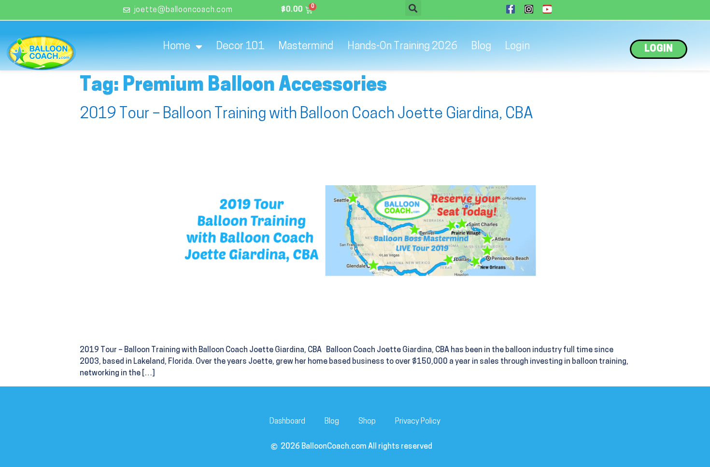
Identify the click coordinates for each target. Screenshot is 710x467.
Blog (481, 46)
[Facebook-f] (510, 9)
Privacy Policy (417, 422)
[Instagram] (529, 9)
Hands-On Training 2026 (402, 46)
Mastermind (306, 46)
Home (176, 46)
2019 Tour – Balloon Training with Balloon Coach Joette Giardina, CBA (306, 114)
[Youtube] (547, 9)
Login (517, 46)
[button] (413, 8)
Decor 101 (240, 46)
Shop (367, 422)
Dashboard (287, 422)
